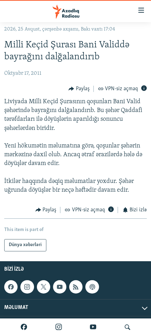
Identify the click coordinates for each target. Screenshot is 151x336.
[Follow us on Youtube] (59, 287)
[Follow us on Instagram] (27, 287)
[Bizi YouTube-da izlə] (93, 327)
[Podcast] (92, 287)
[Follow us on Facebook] (11, 287)
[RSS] (76, 287)
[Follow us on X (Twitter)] (43, 287)
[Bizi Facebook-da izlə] (24, 327)
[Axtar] (127, 327)
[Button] (79, 88)
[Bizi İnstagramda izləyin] (59, 327)
